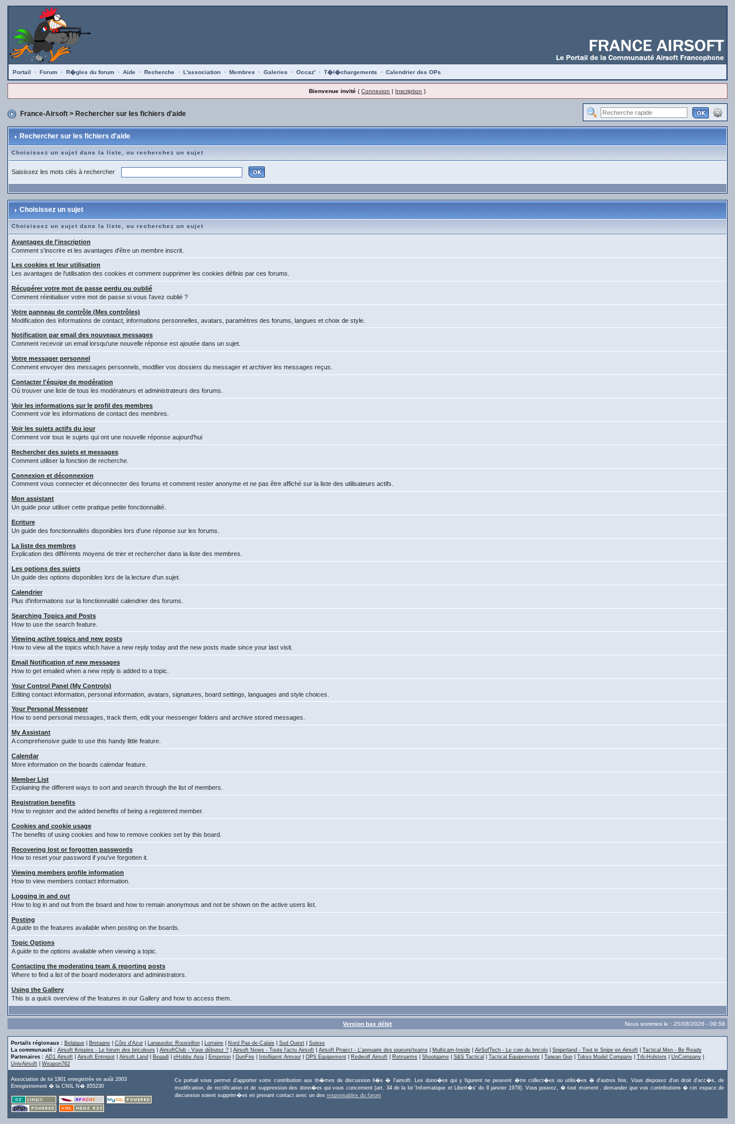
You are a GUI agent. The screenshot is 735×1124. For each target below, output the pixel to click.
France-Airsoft (44, 114)
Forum (48, 72)
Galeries (276, 72)
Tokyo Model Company (604, 1057)
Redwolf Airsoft (369, 1057)
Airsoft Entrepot (96, 1057)
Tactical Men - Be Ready (672, 1050)
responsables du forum (354, 1095)
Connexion (375, 91)
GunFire (244, 1057)
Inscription (408, 91)
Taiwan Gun (558, 1057)
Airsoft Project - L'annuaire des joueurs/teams (373, 1050)
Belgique (74, 1043)
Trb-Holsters (652, 1057)
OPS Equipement (325, 1057)
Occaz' (305, 72)
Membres (242, 72)
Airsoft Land (133, 1057)
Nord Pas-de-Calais (251, 1043)
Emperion (219, 1057)
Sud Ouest (291, 1043)
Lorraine (213, 1043)
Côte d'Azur (129, 1043)
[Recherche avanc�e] (717, 112)
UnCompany (686, 1057)
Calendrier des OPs (413, 72)
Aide (129, 72)
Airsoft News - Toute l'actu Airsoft (273, 1050)
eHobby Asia (188, 1057)
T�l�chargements (350, 72)
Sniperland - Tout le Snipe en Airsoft (595, 1050)
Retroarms (404, 1057)
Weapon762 (56, 1064)
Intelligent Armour (280, 1057)
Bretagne (99, 1043)
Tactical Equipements (514, 1057)
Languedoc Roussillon (174, 1043)
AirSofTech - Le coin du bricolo (511, 1050)
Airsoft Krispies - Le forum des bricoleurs (106, 1050)
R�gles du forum (90, 72)
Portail (22, 72)
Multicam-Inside (451, 1050)
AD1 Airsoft (59, 1057)
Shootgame (435, 1057)
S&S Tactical (469, 1057)
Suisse (317, 1043)
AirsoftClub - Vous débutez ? (194, 1050)
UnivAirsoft (24, 1064)
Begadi (161, 1057)
